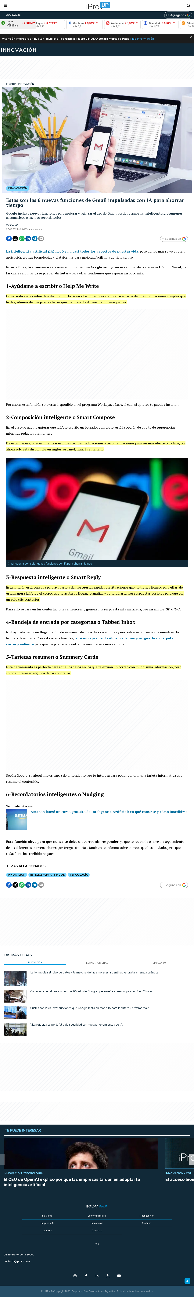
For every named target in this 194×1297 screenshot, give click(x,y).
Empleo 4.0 (47, 1223)
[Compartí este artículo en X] (15, 238)
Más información (142, 39)
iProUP (14, 224)
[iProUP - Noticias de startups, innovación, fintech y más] (97, 5)
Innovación (97, 1223)
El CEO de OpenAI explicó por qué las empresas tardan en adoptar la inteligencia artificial (72, 1182)
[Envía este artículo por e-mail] (41, 238)
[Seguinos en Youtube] (119, 1276)
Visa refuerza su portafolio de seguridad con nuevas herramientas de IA (76, 1025)
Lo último (47, 1215)
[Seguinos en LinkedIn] (97, 1276)
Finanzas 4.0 (147, 1215)
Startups (146, 1223)
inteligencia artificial (47, 875)
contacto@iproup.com (17, 1261)
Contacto (97, 1230)
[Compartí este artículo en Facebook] (9, 238)
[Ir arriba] (187, 1281)
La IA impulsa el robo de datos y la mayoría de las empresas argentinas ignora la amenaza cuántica (94, 972)
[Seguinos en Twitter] (108, 1276)
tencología (79, 875)
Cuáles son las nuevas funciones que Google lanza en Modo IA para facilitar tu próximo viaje (89, 1008)
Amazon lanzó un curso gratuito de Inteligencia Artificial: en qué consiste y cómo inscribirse (109, 811)
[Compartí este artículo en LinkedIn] (28, 238)
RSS (97, 1243)
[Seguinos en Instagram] (75, 1276)
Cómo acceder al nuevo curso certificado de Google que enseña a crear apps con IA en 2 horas (91, 991)
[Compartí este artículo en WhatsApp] (22, 238)
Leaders (47, 1230)
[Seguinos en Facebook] (86, 1276)
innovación (16, 875)
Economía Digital (97, 1215)
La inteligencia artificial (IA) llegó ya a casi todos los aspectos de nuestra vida (72, 251)
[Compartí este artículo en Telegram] (35, 238)
